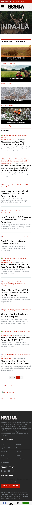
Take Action (19, 451)
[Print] (18, 504)
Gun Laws (18, 444)
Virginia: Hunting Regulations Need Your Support (15, 315)
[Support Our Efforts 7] (8, 399)
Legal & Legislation (6, 139)
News (2, 444)
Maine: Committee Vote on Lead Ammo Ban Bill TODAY (15, 338)
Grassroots (4, 451)
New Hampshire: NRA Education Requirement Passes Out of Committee (16, 219)
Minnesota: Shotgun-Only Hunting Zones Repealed (13, 143)
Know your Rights (7, 126)
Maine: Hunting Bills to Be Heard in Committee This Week (15, 362)
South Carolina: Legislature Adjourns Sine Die (13, 242)
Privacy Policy (5, 462)
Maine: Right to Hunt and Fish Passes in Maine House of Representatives (14, 194)
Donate (22, 1)
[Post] (11, 504)
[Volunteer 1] (8, 386)
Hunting (18, 448)
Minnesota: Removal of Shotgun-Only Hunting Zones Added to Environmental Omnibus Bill (16, 168)
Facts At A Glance (7, 105)
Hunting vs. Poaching (8, 63)
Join (13, 1)
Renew (17, 1)
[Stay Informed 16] (8, 392)
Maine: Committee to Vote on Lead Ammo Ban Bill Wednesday (16, 265)
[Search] (29, 7)
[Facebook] (4, 504)
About (2, 455)
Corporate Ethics (5, 459)
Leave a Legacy (20, 459)
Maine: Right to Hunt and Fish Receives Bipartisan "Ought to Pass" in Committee (14, 292)
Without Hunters (6, 83)
